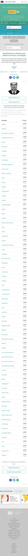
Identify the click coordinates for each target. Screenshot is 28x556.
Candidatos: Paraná (14, 537)
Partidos (14, 539)
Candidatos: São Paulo (14, 532)
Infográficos (14, 547)
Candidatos (22, 23)
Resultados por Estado (14, 7)
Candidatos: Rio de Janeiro (14, 534)
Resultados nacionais (14, 472)
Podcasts (14, 550)
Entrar (26, 1)
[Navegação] (1, 23)
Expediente (14, 552)
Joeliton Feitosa (14, 97)
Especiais (14, 545)
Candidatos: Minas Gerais (14, 535)
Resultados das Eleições (14, 523)
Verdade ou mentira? (14, 527)
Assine (14, 543)
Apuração (3, 33)
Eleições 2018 (10, 2)
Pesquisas (24, 33)
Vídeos (14, 548)
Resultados (13, 23)
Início (6, 23)
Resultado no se (14, 102)
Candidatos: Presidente (14, 530)
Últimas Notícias (14, 520)
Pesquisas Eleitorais (14, 525)
